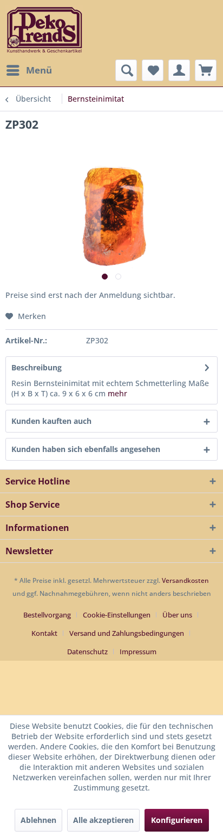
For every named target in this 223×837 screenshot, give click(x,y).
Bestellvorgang (47, 615)
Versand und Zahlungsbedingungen (126, 633)
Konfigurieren (176, 820)
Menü (39, 70)
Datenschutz (87, 651)
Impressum (138, 651)
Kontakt (44, 633)
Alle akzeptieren (103, 820)
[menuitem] (28, 70)
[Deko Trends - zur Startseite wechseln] (44, 29)
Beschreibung (36, 367)
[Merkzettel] (152, 70)
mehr (117, 393)
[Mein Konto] (179, 70)
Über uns (177, 615)
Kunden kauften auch (51, 421)
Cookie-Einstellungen (116, 615)
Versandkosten (185, 580)
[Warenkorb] (206, 70)
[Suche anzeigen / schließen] (126, 70)
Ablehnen (38, 820)
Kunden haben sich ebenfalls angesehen (85, 449)
